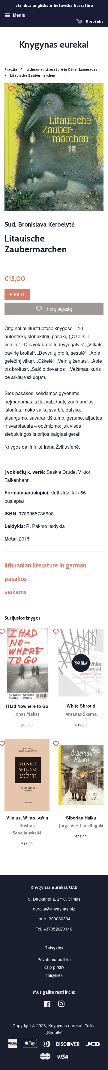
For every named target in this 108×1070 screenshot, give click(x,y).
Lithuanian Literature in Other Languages (61, 69)
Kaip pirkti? (54, 967)
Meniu (19, 15)
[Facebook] (47, 1005)
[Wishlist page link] (32, 14)
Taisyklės (54, 975)
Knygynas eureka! (54, 44)
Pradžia (10, 69)
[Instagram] (61, 1005)
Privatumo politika (54, 959)
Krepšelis (94, 21)
